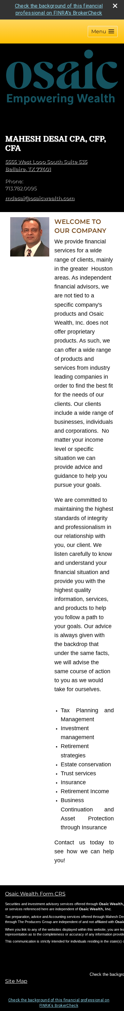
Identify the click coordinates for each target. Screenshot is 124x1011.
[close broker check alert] (115, 5)
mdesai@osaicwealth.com (39, 198)
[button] (103, 31)
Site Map (16, 981)
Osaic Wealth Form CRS (35, 894)
